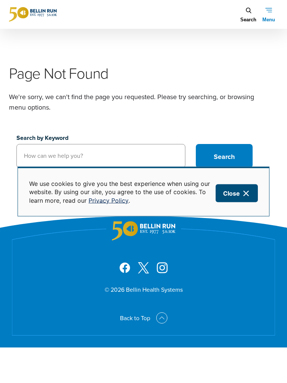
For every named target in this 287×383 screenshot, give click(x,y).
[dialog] (143, 192)
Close (231, 193)
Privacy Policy (109, 200)
